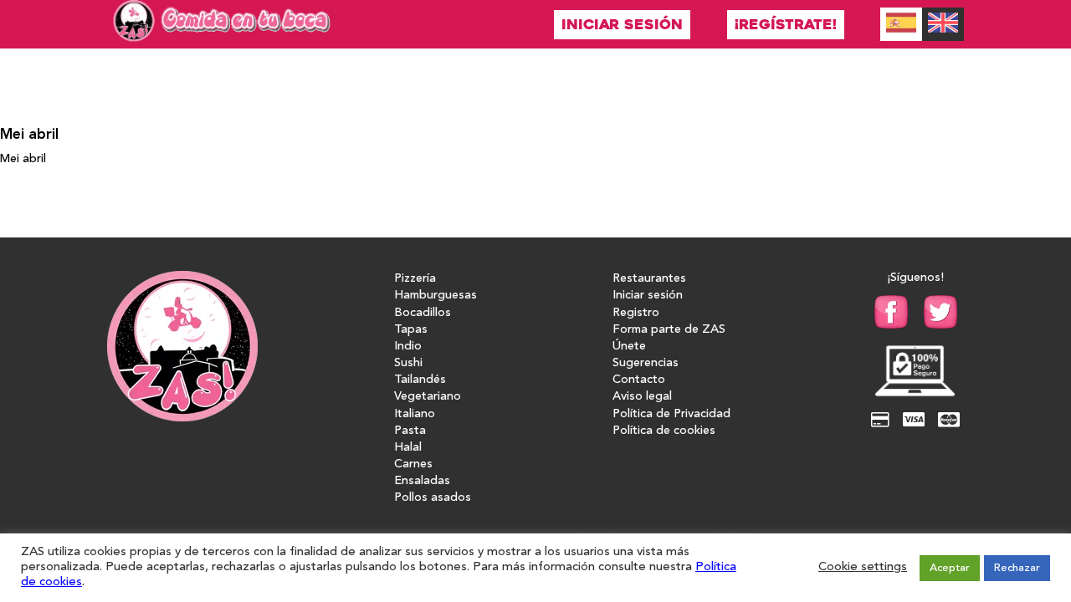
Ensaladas (422, 481)
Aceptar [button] (950, 568)
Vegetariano (427, 396)
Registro (635, 313)
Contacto (638, 380)
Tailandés (420, 380)
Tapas (411, 330)
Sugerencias (645, 363)
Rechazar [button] (1017, 568)
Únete (629, 346)
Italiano (414, 414)
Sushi (408, 363)
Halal (408, 447)
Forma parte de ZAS (668, 330)
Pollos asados (432, 498)
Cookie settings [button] (862, 567)
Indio (408, 346)
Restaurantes (649, 279)
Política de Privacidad (671, 414)
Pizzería (415, 279)
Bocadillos (422, 313)
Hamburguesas (435, 295)
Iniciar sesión (622, 24)
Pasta (410, 431)
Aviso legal (642, 396)
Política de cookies (663, 431)
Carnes (413, 464)
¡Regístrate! (786, 24)
